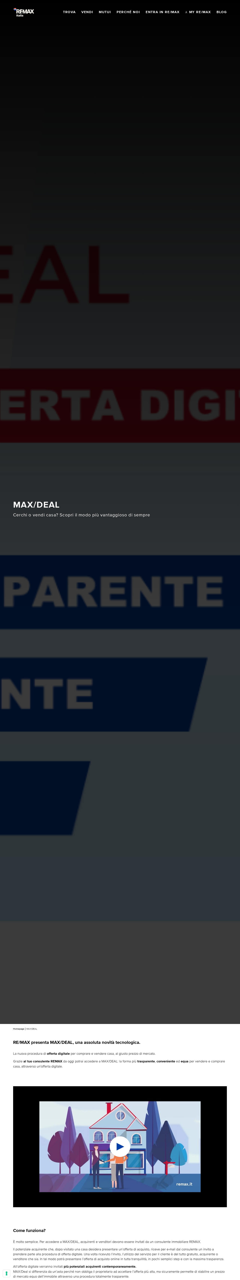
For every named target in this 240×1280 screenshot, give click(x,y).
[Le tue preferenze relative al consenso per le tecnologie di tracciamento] (6, 1273)
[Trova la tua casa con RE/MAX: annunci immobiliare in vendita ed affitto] (24, 12)
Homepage (18, 1029)
